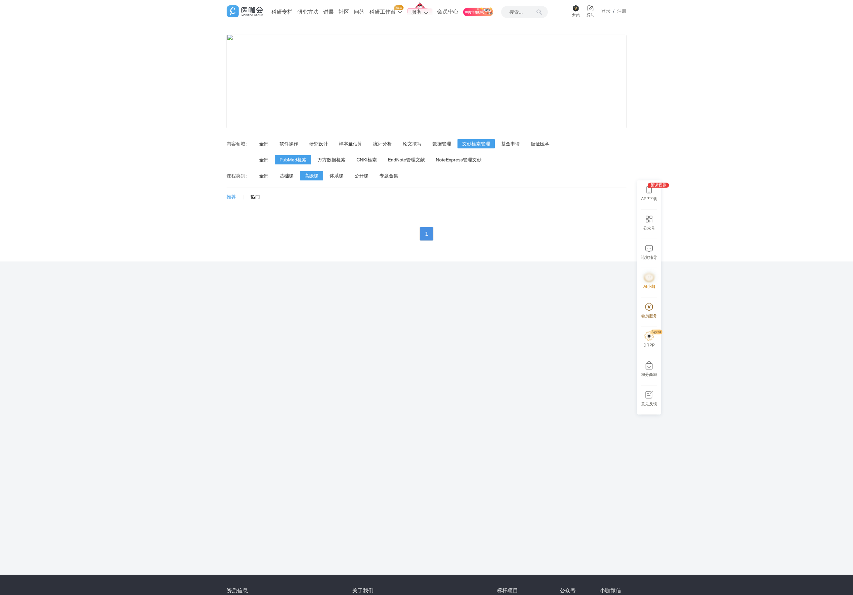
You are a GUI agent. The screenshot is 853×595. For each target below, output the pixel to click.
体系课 (337, 175)
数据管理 (441, 143)
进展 (328, 12)
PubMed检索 (293, 159)
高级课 (312, 175)
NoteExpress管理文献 (458, 159)
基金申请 (510, 143)
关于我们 (363, 590)
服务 (416, 12)
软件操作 (289, 143)
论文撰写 (412, 143)
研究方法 (308, 12)
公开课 (362, 175)
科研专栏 (282, 12)
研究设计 (318, 143)
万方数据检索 (332, 159)
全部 (264, 143)
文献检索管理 (476, 143)
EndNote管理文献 (406, 159)
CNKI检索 (367, 159)
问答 (359, 12)
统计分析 (382, 143)
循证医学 (540, 143)
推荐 (231, 196)
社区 (344, 12)
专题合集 (389, 175)
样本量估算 (350, 143)
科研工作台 (383, 12)
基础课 (287, 175)
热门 (255, 196)
